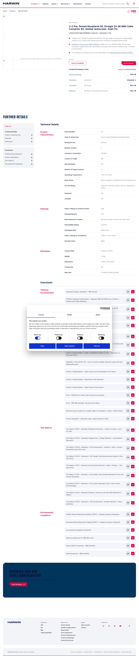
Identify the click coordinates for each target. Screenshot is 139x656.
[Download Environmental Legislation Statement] (132, 530)
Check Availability (77, 63)
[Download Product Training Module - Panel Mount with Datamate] (132, 379)
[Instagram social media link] (103, 626)
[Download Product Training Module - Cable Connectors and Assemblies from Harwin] (132, 371)
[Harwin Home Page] (9, 3)
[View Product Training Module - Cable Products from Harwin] (128, 387)
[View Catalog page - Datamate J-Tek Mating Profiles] (128, 336)
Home (5, 11)
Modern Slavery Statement (112, 652)
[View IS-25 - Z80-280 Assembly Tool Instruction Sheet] (128, 403)
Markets (46, 4)
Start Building (17, 584)
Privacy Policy (88, 652)
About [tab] (98, 315)
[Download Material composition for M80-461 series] (132, 537)
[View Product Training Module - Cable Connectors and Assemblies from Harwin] (128, 371)
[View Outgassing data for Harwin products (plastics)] (128, 317)
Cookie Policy (98, 652)
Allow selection (69, 346)
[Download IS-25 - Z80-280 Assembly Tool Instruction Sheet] (132, 403)
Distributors (77, 4)
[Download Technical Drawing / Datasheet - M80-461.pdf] (132, 291)
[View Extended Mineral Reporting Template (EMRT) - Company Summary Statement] (128, 522)
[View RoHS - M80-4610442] (128, 553)
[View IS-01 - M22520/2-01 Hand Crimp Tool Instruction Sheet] (128, 395)
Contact (88, 4)
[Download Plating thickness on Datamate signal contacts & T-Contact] (132, 325)
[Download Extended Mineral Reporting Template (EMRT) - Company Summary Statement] (132, 522)
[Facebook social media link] (109, 626)
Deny (42, 346)
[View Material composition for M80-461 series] (128, 537)
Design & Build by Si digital (26, 652)
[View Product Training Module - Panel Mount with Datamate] (128, 379)
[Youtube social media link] (120, 626)
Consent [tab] (41, 315)
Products (12, 11)
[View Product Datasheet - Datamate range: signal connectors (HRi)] (128, 418)
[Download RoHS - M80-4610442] (132, 553)
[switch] (59, 338)
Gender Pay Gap (126, 652)
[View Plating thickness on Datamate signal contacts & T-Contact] (128, 325)
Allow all (97, 346)
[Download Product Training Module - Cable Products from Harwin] (132, 387)
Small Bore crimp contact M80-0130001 (85, 44)
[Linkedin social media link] (115, 626)
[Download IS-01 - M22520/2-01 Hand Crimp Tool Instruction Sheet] (132, 395)
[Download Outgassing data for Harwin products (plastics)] (132, 317)
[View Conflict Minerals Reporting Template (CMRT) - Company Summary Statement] (128, 514)
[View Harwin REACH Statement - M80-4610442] (128, 545)
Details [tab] (69, 315)
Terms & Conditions (76, 652)
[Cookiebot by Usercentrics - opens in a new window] (101, 308)
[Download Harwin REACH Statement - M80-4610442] (132, 545)
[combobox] (115, 4)
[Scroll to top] (129, 626)
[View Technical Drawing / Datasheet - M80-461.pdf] (128, 291)
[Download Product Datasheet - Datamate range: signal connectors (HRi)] (132, 418)
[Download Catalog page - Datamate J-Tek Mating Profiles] (132, 336)
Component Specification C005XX (121, 52)
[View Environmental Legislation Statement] (128, 530)
